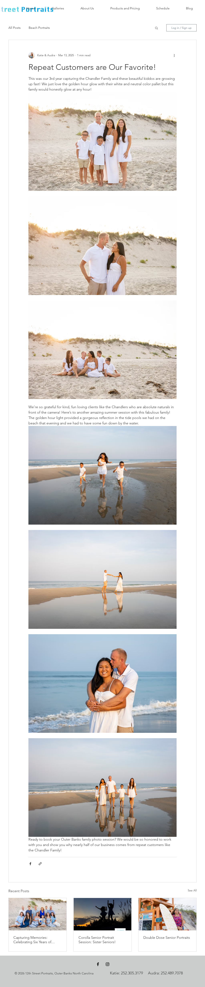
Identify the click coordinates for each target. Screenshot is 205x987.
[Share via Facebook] (30, 864)
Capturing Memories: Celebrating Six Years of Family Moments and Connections (32, 939)
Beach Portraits (39, 28)
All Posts (14, 28)
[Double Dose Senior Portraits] (167, 914)
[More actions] (174, 55)
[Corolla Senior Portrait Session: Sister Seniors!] (103, 914)
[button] (156, 27)
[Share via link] (40, 864)
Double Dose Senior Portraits (166, 937)
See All (192, 890)
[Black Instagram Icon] (107, 964)
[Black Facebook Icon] (97, 964)
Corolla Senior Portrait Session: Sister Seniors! (97, 939)
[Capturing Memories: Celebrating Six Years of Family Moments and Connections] (37, 914)
